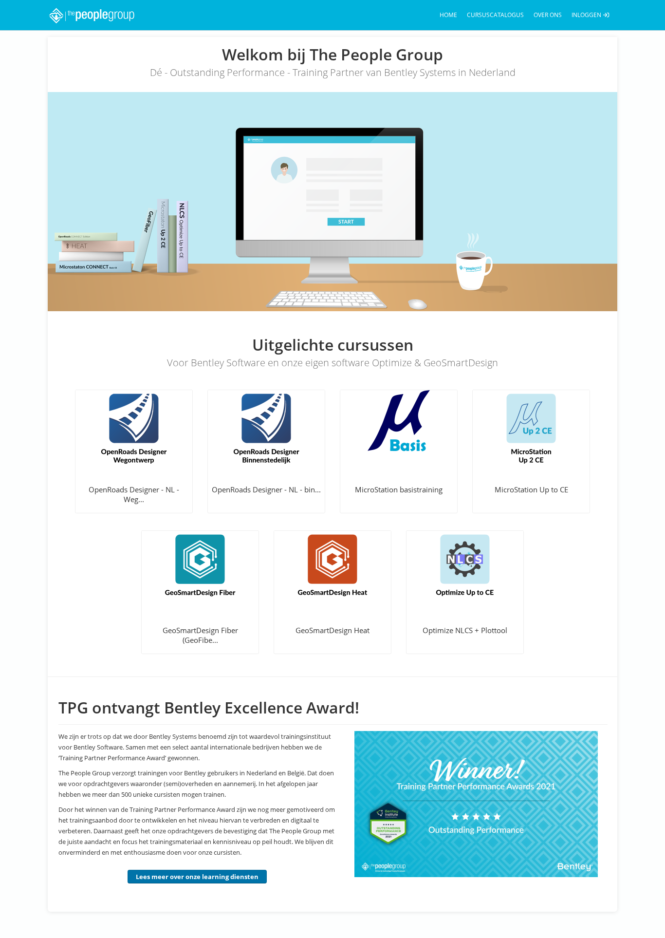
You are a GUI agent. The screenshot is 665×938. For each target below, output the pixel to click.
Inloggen (587, 15)
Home (448, 15)
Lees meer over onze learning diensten (197, 876)
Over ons (548, 15)
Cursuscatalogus (495, 15)
